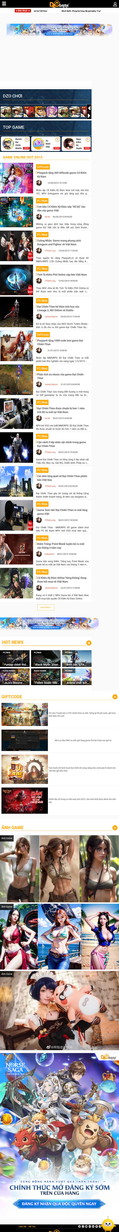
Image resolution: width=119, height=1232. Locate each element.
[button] (89, 115)
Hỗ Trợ (32, 1226)
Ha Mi (47, 217)
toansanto (49, 554)
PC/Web (6, 652)
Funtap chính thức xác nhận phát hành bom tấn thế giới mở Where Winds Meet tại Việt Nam (16, 665)
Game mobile (9, 671)
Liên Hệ (22, 1226)
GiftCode (11, 696)
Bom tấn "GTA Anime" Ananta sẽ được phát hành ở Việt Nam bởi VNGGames (43, 11)
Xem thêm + (45, 607)
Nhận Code (83, 714)
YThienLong (50, 251)
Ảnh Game (12, 827)
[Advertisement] (59, 60)
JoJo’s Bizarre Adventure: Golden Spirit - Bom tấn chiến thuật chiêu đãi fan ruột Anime (16, 683)
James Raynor (51, 316)
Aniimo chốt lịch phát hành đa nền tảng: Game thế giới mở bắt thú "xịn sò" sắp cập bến (78, 683)
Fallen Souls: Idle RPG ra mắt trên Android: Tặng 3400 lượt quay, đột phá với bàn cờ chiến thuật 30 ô (47, 683)
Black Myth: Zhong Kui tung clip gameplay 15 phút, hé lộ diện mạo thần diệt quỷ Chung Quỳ (47, 665)
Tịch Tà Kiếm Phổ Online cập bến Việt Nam (62, 274)
